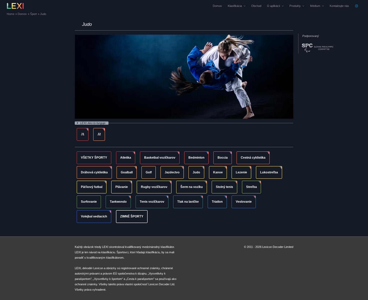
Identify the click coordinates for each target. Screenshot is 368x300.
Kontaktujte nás (339, 5)
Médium (315, 5)
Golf (149, 172)
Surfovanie (89, 201)
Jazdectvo (172, 172)
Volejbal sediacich (94, 216)
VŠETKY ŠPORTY (94, 157)
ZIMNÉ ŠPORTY (131, 216)
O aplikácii (273, 5)
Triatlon (217, 201)
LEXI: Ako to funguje (93, 123)
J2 (99, 134)
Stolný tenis (224, 187)
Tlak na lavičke (188, 201)
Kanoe (218, 172)
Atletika (125, 157)
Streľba (251, 187)
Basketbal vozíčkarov (159, 157)
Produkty (295, 5)
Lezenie (241, 172)
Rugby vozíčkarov (154, 187)
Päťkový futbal (91, 187)
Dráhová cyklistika (94, 172)
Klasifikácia (235, 5)
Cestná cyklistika (253, 157)
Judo (196, 172)
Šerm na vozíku (191, 187)
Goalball (127, 172)
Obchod (256, 5)
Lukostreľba (269, 172)
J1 (82, 134)
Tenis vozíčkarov (152, 201)
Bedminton (196, 157)
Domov (217, 5)
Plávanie (121, 187)
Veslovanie (244, 201)
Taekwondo (118, 201)
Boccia (223, 157)
